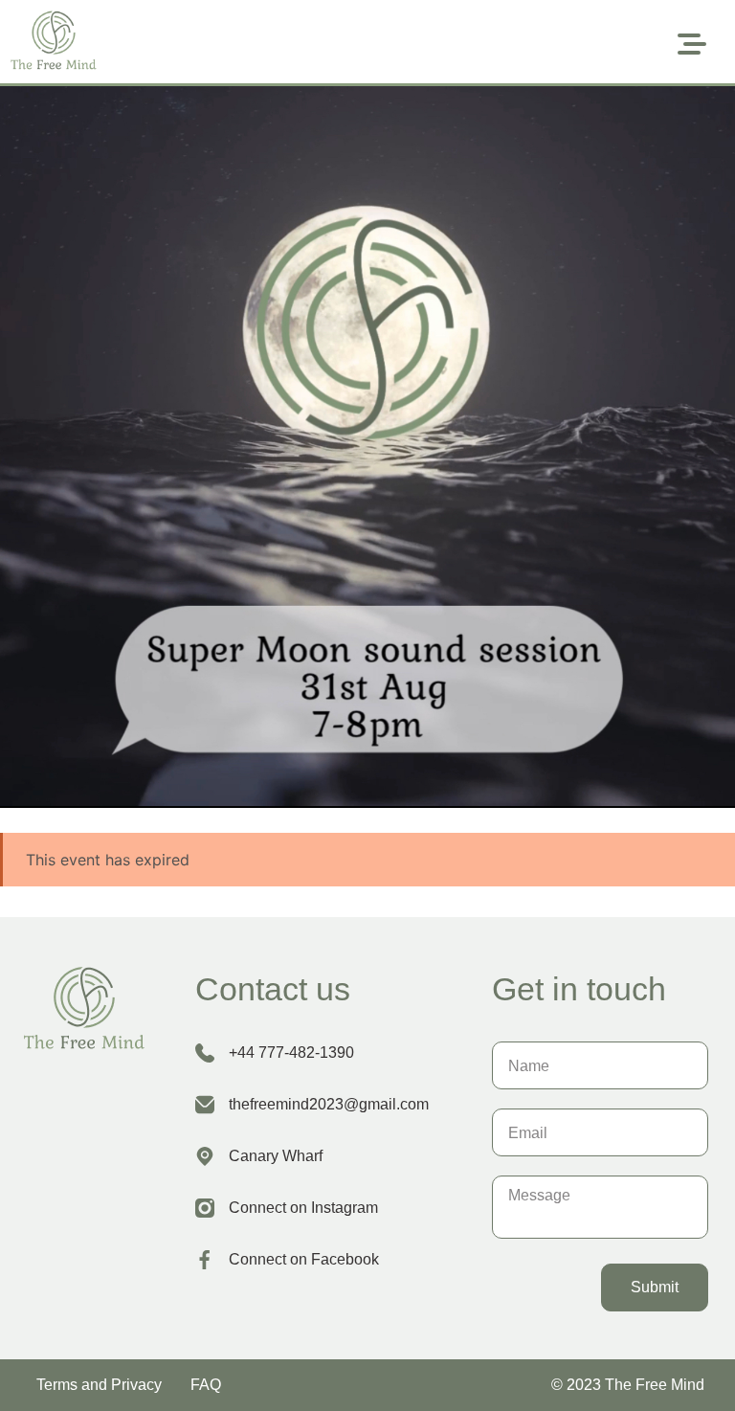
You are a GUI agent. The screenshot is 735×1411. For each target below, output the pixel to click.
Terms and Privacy (99, 1385)
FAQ (205, 1385)
